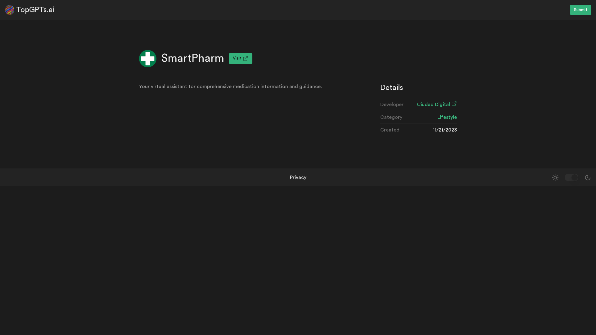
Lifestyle (447, 117)
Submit (580, 10)
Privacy (298, 177)
